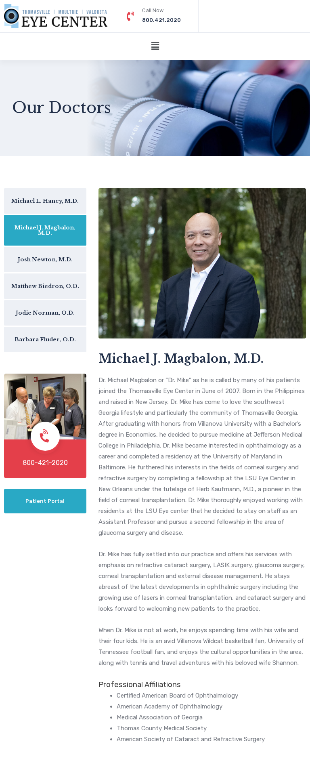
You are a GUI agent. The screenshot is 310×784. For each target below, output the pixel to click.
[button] (155, 46)
